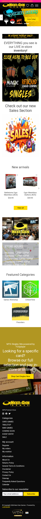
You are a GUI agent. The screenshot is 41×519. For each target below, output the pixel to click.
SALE (4, 437)
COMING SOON (8, 431)
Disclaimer (6, 469)
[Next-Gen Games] (13, 5)
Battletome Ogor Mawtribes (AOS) (11, 194)
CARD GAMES (7, 422)
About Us (6, 460)
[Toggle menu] (36, 5)
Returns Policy (8, 463)
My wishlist (7, 452)
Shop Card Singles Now (20, 376)
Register (5, 445)
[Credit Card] (27, 513)
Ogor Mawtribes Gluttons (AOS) (30, 194)
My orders (6, 448)
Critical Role (30, 300)
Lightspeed (6, 507)
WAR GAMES (7, 428)
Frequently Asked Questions (13, 481)
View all (20, 208)
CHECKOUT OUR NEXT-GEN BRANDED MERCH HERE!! (17, 1)
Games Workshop (11, 300)
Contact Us (6, 475)
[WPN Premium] (17, 516)
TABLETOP (6, 425)
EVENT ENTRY (8, 434)
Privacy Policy (8, 472)
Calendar (5, 484)
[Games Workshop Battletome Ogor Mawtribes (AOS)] (10, 181)
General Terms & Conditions (13, 466)
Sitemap (5, 478)
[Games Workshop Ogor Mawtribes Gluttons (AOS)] (30, 181)
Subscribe (31, 494)
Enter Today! (31, 19)
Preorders (20, 322)
